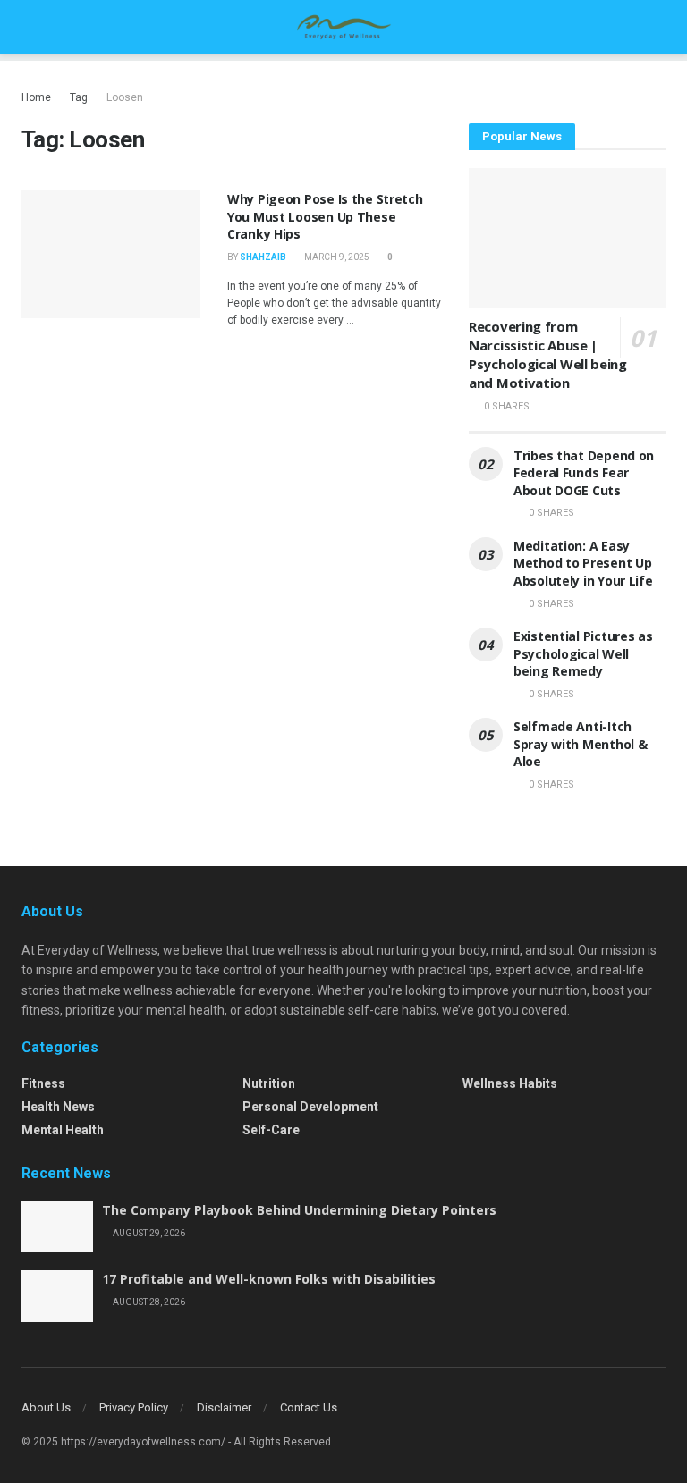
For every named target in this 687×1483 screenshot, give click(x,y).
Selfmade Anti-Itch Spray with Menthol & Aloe (580, 744)
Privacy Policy (133, 1407)
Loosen (124, 97)
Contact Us (308, 1407)
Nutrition (268, 1083)
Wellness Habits (509, 1083)
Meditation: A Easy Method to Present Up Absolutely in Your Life (583, 563)
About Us (46, 1407)
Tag (79, 97)
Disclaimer (224, 1407)
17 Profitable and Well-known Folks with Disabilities (269, 1278)
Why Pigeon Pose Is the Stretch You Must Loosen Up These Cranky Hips (325, 216)
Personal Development (310, 1107)
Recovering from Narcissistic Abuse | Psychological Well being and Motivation (548, 354)
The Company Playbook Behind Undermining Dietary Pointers (299, 1209)
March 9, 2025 (335, 257)
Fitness (43, 1083)
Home (36, 97)
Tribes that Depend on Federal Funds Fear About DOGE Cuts (583, 473)
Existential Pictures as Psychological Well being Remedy (583, 653)
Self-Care (271, 1130)
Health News (58, 1107)
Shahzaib (263, 257)
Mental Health (62, 1130)
